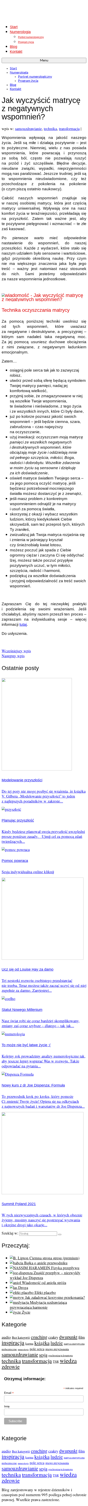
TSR (56, 1361)
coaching (39, 1337)
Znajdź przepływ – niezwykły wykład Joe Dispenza (45, 1275)
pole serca (37, 1349)
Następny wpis (13, 655)
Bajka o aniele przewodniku (46, 1262)
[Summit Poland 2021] (42, 1192)
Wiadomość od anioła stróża (44, 1282)
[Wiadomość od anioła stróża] (16, 1282)
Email (9, 1393)
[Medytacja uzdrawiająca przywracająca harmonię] (20, 1302)
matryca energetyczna (74, 1343)
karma (29, 1343)
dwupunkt (68, 1337)
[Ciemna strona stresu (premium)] (19, 1257)
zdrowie (11, 1366)
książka (42, 1342)
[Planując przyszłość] (11, 809)
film (81, 1337)
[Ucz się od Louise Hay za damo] (42, 958)
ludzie (57, 1343)
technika (50, 128)
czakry (53, 1337)
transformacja (69, 128)
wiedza (68, 1360)
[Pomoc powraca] (16, 849)
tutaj (23, 624)
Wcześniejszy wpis (16, 650)
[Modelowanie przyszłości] (37, 768)
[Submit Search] (59, 1234)
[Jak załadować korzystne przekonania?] (17, 1297)
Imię (7, 1406)
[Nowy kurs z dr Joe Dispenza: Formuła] (18, 1074)
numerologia (23, 1349)
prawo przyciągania (57, 1349)
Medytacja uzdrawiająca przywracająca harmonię (38, 1305)
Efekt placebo (45, 1292)
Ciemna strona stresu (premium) (54, 1257)
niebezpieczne (9, 1349)
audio (6, 1337)
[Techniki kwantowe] (44, 11)
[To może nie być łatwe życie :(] (13, 1033)
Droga (23, 1287)
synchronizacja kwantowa (60, 1355)
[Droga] (14, 1287)
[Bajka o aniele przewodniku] (17, 1262)
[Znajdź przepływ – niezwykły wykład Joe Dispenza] (22, 1272)
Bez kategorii (21, 1337)
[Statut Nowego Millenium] (8, 998)
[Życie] (16, 1312)
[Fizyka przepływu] (30, 1267)
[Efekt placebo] (22, 1292)
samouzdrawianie (28, 128)
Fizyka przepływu (65, 1267)
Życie (26, 1312)
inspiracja (13, 1342)
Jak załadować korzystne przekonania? (55, 1297)
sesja (43, 1355)
